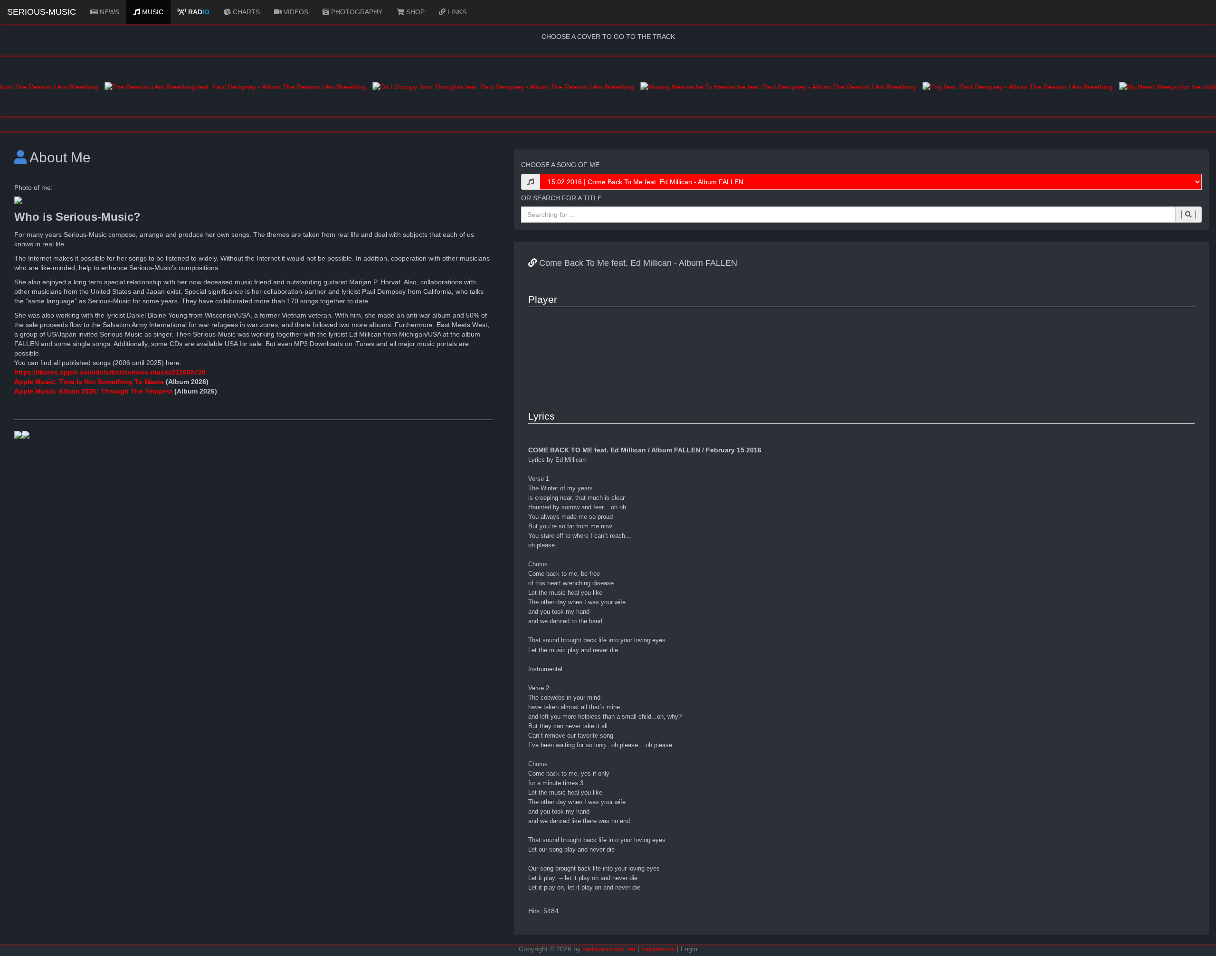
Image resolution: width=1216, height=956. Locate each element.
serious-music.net (609, 949)
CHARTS (245, 12)
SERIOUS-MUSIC (41, 12)
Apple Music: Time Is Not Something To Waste (90, 381)
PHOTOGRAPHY (355, 12)
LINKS (456, 12)
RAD (197, 12)
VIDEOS (295, 12)
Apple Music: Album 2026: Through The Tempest (93, 391)
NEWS (108, 12)
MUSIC (151, 12)
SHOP (414, 12)
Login (689, 949)
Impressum (658, 949)
